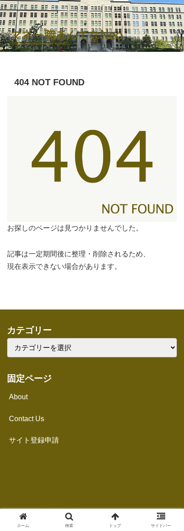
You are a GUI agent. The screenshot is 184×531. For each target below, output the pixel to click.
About (18, 397)
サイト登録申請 (34, 440)
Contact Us (26, 418)
